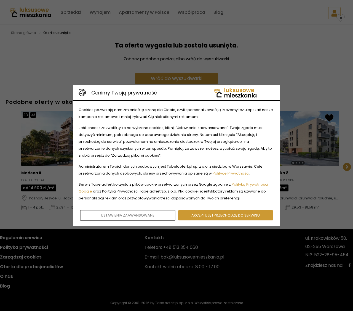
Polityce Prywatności (231, 173)
